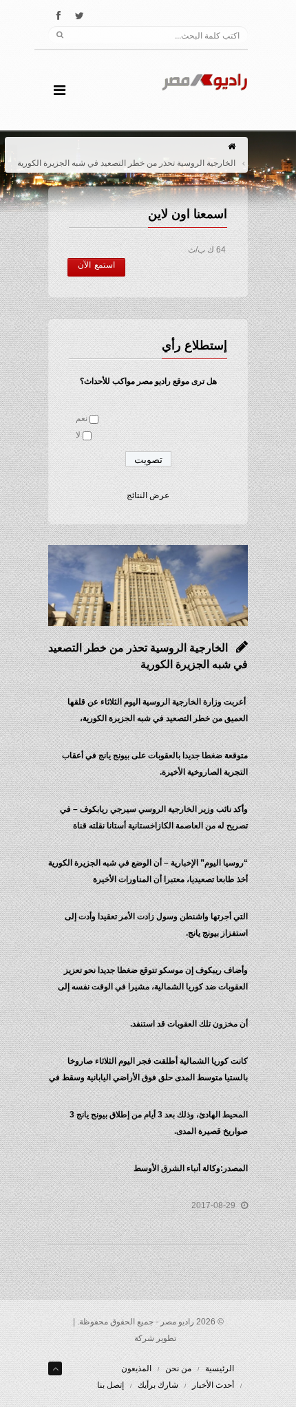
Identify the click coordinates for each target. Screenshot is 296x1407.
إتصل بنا (110, 1385)
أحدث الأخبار (213, 1385)
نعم (81, 418)
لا (78, 435)
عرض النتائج (148, 495)
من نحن (178, 1368)
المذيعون (136, 1368)
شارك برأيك (158, 1385)
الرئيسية (219, 1368)
